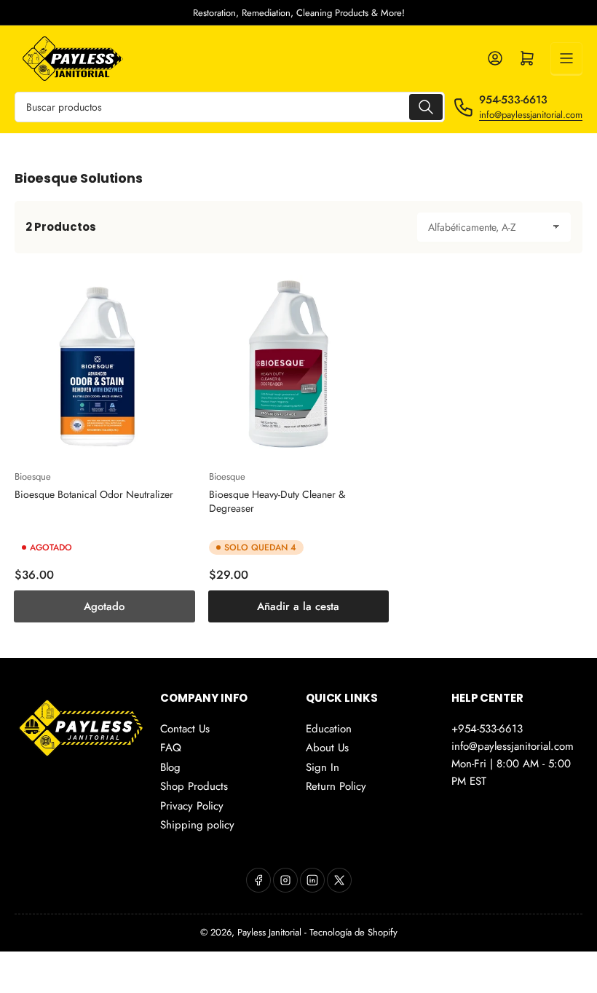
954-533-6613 (513, 100)
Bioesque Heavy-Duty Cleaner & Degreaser (277, 501)
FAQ (170, 748)
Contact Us (185, 729)
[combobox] (230, 107)
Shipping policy (197, 825)
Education (329, 729)
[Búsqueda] (426, 107)
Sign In (322, 767)
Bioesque (33, 476)
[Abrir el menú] (566, 58)
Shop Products (194, 786)
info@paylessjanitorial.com (530, 115)
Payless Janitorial (269, 932)
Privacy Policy (192, 806)
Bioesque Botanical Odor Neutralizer (94, 494)
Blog (170, 767)
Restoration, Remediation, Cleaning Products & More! (299, 13)
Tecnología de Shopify (353, 932)
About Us (327, 748)
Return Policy (336, 786)
